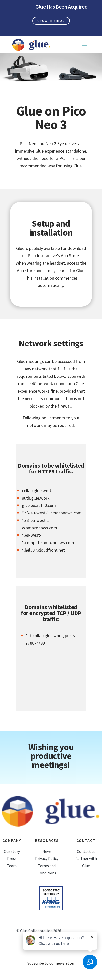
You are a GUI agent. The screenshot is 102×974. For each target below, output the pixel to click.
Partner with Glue (86, 862)
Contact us (86, 851)
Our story (12, 851)
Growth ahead (51, 21)
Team (12, 865)
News (46, 851)
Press (12, 858)
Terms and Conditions (47, 869)
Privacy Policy (46, 858)
